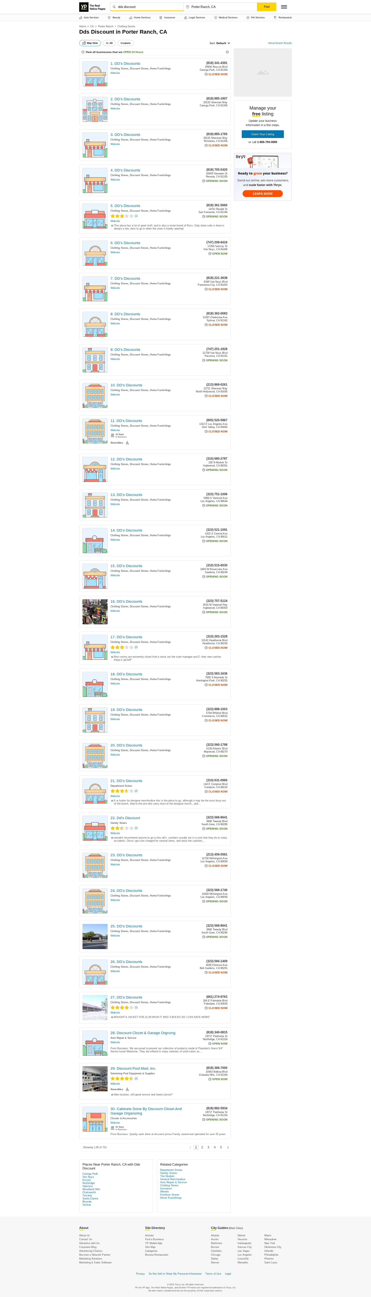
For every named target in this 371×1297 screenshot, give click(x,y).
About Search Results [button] (280, 43)
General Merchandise (173, 1179)
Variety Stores (119, 822)
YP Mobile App (153, 1243)
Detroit (241, 1235)
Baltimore (216, 1243)
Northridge (89, 1183)
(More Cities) (236, 1228)
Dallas (214, 1258)
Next (227, 1147)
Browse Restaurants (156, 1254)
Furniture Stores (169, 1194)
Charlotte (216, 1250)
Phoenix (269, 1258)
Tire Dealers (167, 1176)
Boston (215, 1247)
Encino (87, 1180)
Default (221, 43)
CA (92, 26)
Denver (215, 1262)
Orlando (268, 1250)
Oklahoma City (273, 1247)
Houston (242, 1239)
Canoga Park (90, 1173)
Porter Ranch (105, 26)
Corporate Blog (87, 1247)
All (111, 43)
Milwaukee (270, 1239)
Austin (214, 1239)
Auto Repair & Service (123, 1037)
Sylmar (87, 1204)
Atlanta (215, 1235)
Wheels (164, 1191)
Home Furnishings (160, 68)
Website (115, 73)
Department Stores (121, 785)
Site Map (150, 1247)
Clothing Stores (119, 68)
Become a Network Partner (94, 1254)
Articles (149, 1235)
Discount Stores (139, 68)
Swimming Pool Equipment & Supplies (133, 1073)
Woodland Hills (91, 1189)
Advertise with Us (89, 1243)
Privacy (140, 1273)
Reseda (87, 1201)
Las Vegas (244, 1250)
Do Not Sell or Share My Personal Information (175, 1273)
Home (82, 26)
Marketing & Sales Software (95, 1262)
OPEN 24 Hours (133, 52)
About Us (84, 1235)
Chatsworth (89, 1192)
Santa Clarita (90, 1198)
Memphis (243, 1262)
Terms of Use (213, 1273)
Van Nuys (88, 1176)
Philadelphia (271, 1254)
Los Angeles (245, 1254)
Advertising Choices (90, 1250)
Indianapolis (244, 1243)
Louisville (243, 1258)
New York (269, 1243)
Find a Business (154, 1239)
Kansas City (245, 1247)
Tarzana (87, 1195)
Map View (92, 43)
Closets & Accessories (124, 1118)
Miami (267, 1235)
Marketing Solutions (90, 1258)
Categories (151, 1250)
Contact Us (85, 1239)
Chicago (215, 1254)
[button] (284, 7)
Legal (228, 1273)
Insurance (166, 1188)
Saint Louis (270, 1262)
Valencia (88, 1186)
